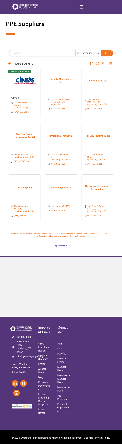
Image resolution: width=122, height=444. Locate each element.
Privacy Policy (102, 437)
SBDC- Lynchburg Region (43, 347)
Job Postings (106, 233)
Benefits (61, 353)
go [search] (108, 53)
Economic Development (44, 386)
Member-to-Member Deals (63, 379)
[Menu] (81, 7)
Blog (40, 377)
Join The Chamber (77, 236)
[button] (9, 63)
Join (59, 343)
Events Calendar (48, 233)
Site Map (88, 437)
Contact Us (42, 236)
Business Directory (18, 233)
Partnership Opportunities (63, 407)
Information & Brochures (58, 236)
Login (60, 348)
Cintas (15, 98)
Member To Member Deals (77, 233)
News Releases (33, 233)
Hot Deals (61, 233)
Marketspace (94, 233)
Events (41, 364)
